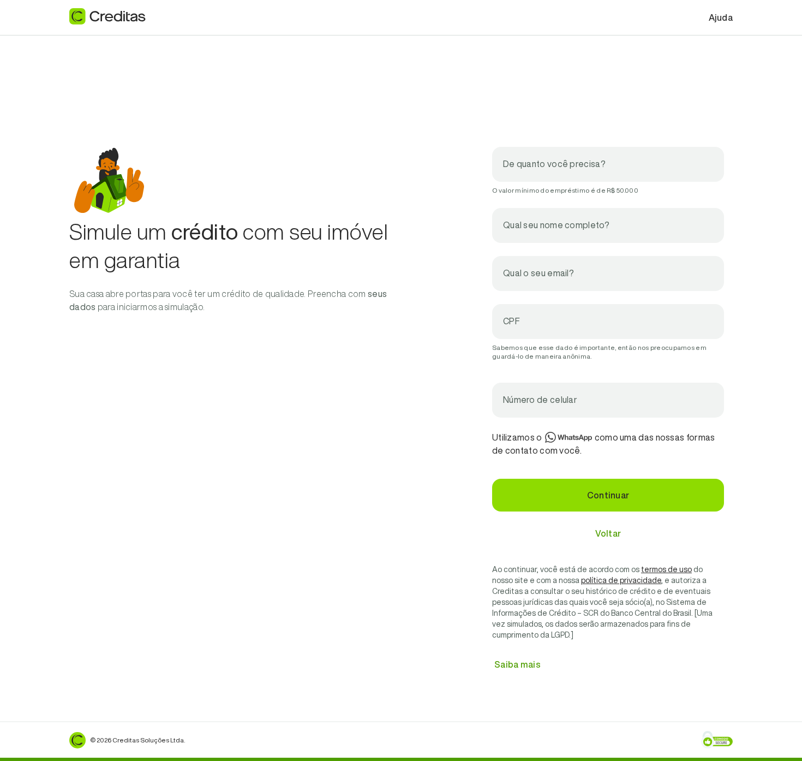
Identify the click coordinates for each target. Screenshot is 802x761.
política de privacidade (621, 580)
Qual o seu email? (538, 273)
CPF (511, 321)
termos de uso (666, 569)
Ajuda (721, 17)
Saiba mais (517, 664)
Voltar (608, 533)
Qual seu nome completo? (556, 225)
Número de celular (540, 399)
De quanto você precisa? (554, 163)
